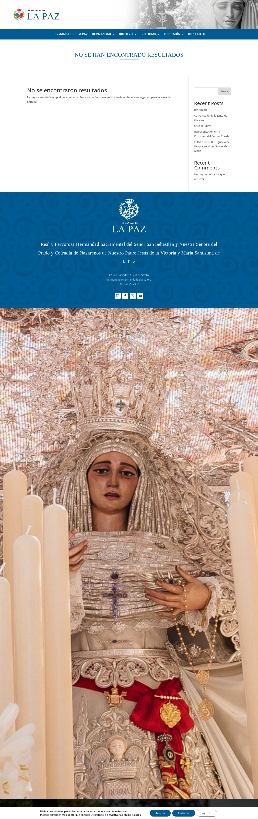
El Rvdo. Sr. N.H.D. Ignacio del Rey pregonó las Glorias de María (212, 146)
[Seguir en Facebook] (125, 296)
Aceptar (160, 813)
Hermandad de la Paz (70, 34)
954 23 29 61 (132, 284)
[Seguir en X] (133, 296)
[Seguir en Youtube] (140, 296)
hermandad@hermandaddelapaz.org (129, 279)
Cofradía (172, 34)
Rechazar (183, 813)
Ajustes (207, 813)
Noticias (148, 34)
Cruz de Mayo (202, 126)
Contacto (196, 34)
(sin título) (200, 109)
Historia (126, 34)
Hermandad (101, 34)
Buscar (224, 91)
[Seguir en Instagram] (118, 296)
